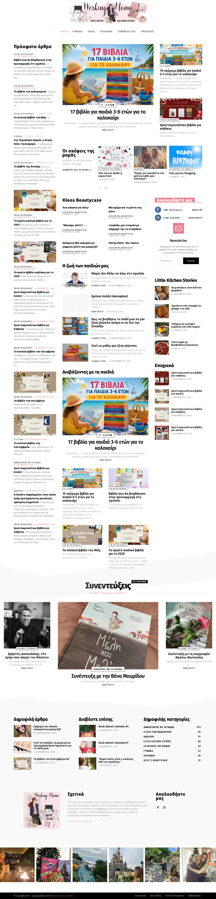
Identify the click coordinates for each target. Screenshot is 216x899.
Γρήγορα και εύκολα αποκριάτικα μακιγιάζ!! (47, 728)
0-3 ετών (18, 439)
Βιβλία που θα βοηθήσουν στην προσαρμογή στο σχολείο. (127, 497)
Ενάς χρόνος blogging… (183, 173)
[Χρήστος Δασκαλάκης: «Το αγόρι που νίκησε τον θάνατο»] (27, 625)
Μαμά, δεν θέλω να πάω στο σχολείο (117, 273)
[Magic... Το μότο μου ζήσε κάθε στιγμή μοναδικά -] (17, 864)
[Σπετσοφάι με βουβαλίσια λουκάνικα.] (162, 347)
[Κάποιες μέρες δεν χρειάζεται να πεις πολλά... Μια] (162, 864)
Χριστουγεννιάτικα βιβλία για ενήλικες (180, 126)
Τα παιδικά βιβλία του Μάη (30, 117)
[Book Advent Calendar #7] (87, 747)
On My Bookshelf (24, 54)
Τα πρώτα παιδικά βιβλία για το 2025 (126, 552)
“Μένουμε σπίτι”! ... (74, 225)
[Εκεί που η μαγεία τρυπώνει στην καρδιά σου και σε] (126, 864)
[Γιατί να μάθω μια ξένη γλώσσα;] (75, 353)
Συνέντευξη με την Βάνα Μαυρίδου (108, 676)
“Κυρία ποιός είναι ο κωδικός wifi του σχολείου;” (116, 760)
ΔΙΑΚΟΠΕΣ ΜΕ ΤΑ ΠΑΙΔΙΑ (108, 669)
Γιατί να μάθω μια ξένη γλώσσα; (114, 346)
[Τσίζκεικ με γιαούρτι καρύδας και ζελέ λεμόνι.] (162, 329)
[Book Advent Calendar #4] (87, 731)
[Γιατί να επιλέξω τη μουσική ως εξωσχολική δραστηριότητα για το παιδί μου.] (22, 747)
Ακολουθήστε (195, 218)
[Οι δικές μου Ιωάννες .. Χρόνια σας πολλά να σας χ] (198, 864)
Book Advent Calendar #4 (114, 726)
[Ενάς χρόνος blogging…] (185, 157)
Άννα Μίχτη (108, 130)
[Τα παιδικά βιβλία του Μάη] (82, 535)
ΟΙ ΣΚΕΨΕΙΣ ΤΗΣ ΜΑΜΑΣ (110, 169)
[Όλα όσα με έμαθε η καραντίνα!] (114, 157)
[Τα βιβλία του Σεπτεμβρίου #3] (22, 763)
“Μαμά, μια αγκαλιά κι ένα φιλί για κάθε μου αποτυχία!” (149, 176)
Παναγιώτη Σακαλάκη (64, 896)
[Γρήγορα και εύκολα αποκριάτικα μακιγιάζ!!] (22, 731)
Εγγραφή (191, 261)
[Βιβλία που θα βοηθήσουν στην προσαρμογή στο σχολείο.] (128, 478)
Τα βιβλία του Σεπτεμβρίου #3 (51, 759)
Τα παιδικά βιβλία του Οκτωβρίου (34, 351)
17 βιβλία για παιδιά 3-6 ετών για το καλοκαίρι (107, 115)
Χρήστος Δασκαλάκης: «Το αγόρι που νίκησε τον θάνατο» (27, 655)
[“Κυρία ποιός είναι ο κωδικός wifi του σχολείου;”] (87, 763)
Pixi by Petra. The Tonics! (124, 243)
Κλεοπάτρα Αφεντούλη (74, 212)
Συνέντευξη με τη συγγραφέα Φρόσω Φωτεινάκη (189, 655)
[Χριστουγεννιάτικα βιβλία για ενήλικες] (181, 109)
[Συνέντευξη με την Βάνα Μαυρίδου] (108, 635)
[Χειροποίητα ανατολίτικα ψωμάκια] (162, 293)
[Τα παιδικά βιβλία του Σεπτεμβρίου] (35, 424)
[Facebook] (157, 807)
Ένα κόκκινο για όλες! (75, 207)
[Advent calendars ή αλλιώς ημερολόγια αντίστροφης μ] (53, 864)
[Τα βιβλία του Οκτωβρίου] (35, 382)
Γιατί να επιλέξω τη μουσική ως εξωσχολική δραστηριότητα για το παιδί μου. (52, 745)
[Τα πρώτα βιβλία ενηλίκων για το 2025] (35, 252)
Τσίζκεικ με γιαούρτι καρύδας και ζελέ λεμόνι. (186, 325)
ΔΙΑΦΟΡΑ (18, 491)
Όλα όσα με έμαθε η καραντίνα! (110, 174)
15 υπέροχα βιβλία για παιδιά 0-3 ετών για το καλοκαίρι (180, 72)
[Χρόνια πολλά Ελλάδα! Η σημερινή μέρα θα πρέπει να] (90, 864)
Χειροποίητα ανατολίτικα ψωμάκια (186, 289)
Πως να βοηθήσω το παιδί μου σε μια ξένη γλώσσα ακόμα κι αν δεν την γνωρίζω (118, 322)
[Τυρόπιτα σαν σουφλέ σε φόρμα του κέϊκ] (162, 311)
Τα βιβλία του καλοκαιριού (30, 91)
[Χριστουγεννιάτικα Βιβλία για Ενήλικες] (162, 414)
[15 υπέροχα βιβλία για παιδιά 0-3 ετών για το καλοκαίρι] (181, 54)
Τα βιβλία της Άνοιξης (27, 166)
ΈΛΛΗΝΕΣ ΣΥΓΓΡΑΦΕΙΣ (27, 649)
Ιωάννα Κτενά (98, 285)
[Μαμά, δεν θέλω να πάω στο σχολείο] (75, 280)
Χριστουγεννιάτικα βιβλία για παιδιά (186, 392)
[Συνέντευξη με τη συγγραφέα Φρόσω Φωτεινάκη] (189, 625)
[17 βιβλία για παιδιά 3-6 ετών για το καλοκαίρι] (108, 74)
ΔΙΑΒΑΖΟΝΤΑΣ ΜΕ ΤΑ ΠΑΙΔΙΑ (27, 463)
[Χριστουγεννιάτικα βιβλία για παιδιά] (162, 396)
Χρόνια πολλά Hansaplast (109, 296)
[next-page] (105, 188)
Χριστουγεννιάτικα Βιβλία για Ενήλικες (186, 410)
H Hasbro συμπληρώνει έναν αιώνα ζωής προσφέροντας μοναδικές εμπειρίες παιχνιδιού (35, 498)
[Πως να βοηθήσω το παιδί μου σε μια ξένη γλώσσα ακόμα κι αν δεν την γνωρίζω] (75, 326)
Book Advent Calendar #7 (114, 742)
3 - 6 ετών (107, 105)
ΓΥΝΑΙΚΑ (18, 136)
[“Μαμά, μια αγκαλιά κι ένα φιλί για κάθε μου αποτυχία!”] (150, 157)
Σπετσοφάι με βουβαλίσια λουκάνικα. (185, 343)
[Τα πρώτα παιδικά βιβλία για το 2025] (35, 200)
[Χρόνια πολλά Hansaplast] (75, 303)
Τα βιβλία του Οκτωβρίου (29, 400)
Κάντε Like (197, 210)
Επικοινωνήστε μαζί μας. (80, 821)
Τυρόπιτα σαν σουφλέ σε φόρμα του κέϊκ (186, 307)
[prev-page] (100, 188)
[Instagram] (164, 807)
